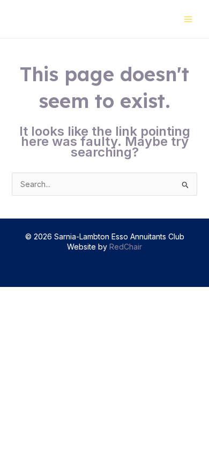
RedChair (125, 246)
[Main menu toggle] (187, 19)
